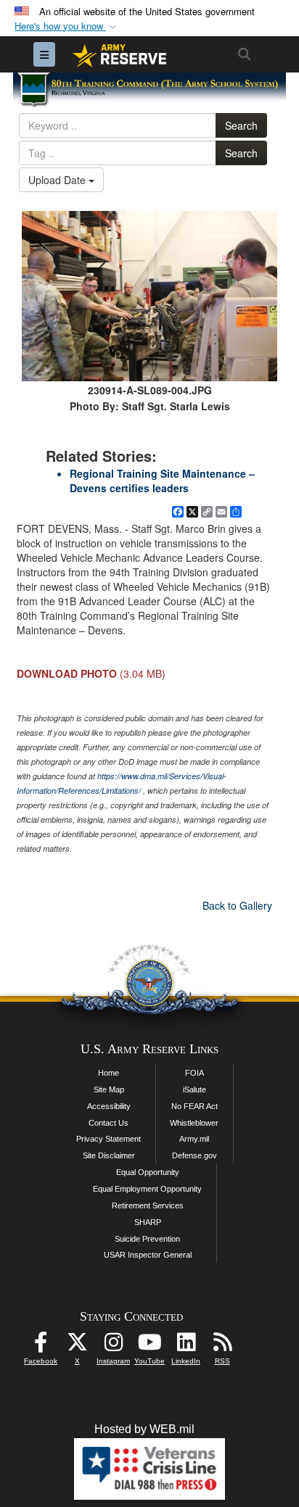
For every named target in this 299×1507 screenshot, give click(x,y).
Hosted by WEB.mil (144, 1429)
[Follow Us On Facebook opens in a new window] (40, 1346)
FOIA (194, 1072)
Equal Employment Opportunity (147, 1188)
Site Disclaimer (109, 1155)
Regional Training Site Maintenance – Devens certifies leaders (162, 480)
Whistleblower (194, 1122)
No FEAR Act (194, 1106)
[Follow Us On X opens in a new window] (77, 1346)
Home (108, 1072)
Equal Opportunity (147, 1172)
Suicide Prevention (147, 1238)
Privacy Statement (108, 1138)
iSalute (194, 1089)
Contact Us (108, 1122)
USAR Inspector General (148, 1254)
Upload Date (58, 180)
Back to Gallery (237, 905)
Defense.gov (194, 1155)
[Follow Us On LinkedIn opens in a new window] (186, 1346)
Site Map (109, 1089)
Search (241, 125)
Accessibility (109, 1106)
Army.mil (194, 1138)
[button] (67, 26)
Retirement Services (148, 1205)
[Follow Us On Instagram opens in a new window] (113, 1346)
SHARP (147, 1222)
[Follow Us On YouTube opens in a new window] (149, 1346)
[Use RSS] (222, 1346)
